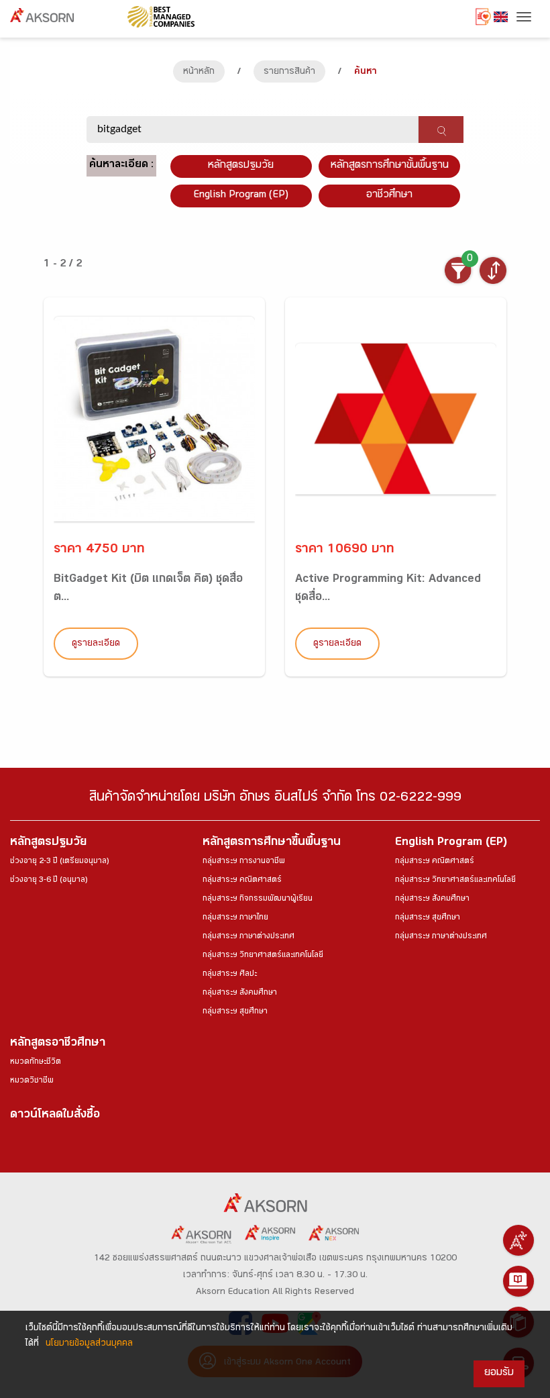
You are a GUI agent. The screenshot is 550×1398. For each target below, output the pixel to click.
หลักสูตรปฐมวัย (48, 843)
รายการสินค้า (289, 72)
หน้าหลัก (199, 72)
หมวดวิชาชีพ (32, 1081)
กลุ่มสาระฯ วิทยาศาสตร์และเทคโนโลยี (263, 955)
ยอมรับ (499, 1373)
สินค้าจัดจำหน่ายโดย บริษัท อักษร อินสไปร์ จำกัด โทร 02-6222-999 (275, 799)
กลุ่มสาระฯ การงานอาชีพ (244, 861)
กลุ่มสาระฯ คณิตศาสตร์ (242, 880)
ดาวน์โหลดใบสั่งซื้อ (55, 1116)
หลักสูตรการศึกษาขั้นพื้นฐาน (390, 166)
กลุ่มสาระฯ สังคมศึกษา (240, 993)
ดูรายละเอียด (96, 644)
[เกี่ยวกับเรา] (518, 1240)
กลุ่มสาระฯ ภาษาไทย (235, 918)
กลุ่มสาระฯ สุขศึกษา (235, 1012)
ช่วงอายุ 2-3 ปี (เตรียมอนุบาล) (59, 861)
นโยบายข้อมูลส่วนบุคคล (89, 1344)
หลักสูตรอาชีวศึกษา (57, 1044)
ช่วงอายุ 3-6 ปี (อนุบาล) (48, 880)
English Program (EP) (240, 195)
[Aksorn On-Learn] (518, 1281)
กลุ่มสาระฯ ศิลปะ (230, 974)
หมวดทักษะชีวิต (35, 1062)
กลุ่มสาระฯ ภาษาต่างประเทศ (248, 937)
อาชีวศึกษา (389, 195)
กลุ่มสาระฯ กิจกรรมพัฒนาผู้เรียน (258, 899)
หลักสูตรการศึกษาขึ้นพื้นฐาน (272, 843)
